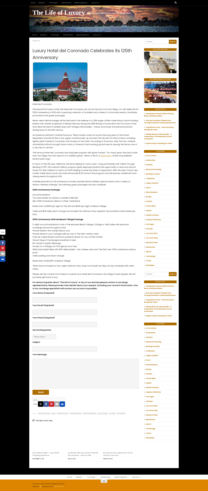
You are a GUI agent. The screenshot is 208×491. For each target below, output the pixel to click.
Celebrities (150, 179)
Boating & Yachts (153, 174)
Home (33, 3)
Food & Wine (151, 206)
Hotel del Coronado (62, 413)
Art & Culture (151, 156)
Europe (148, 197)
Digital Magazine (80, 3)
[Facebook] (46, 404)
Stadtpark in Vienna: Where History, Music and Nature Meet (159, 115)
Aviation (149, 165)
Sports (148, 252)
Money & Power (152, 243)
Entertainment (152, 192)
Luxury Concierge (102, 413)
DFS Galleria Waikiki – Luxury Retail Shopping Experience (45, 454)
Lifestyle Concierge (75, 413)
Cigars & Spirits (152, 183)
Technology (150, 256)
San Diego (112, 413)
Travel (148, 261)
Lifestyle (41, 3)
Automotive (150, 160)
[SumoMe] (62, 404)
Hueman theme (58, 486)
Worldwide (150, 265)
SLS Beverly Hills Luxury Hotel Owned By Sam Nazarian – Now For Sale (83, 454)
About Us (95, 3)
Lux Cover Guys (152, 238)
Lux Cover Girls (152, 233)
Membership (66, 3)
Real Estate (150, 247)
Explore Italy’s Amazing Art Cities (159, 143)
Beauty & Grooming (153, 169)
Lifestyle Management (89, 413)
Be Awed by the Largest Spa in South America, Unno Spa (118, 454)
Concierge (53, 3)
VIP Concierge (121, 413)
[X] (40, 404)
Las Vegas (150, 224)
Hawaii (148, 211)
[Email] (57, 404)
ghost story (106, 155)
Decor (148, 188)
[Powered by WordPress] (40, 486)
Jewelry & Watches (153, 220)
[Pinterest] (51, 404)
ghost (53, 413)
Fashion (149, 201)
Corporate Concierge (44, 413)
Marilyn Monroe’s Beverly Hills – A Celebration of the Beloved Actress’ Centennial (158, 136)
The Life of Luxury (58, 13)
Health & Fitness (152, 215)
